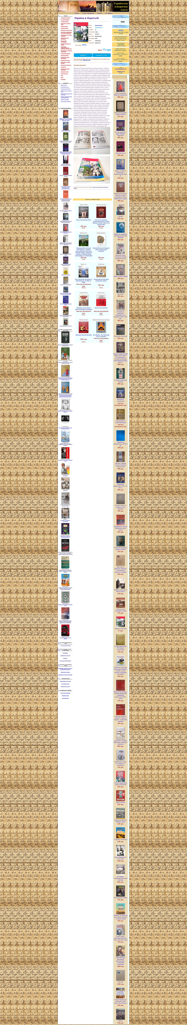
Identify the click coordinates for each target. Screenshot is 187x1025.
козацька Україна (64, 28)
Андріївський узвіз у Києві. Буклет (120, 590)
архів (62, 77)
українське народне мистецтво (65, 69)
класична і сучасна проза (66, 30)
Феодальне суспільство (120, 400)
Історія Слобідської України (120, 380)
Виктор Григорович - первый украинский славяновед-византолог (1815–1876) (120, 695)
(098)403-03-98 (86, 60)
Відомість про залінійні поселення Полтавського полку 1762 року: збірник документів (65, 378)
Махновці (120, 294)
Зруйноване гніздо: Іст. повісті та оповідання (121, 763)
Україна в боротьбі (120, 628)
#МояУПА (65, 490)
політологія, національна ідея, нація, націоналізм (66, 33)
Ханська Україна (65, 505)
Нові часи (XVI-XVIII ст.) (65, 88)
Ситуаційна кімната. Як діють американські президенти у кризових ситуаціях (66, 152)
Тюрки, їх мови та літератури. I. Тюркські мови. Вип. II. (120, 173)
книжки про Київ (64, 26)
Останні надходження (88, 13)
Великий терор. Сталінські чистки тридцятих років (120, 256)
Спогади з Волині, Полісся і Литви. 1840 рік (65, 411)
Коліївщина (65, 475)
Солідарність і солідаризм (65, 284)
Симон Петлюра (65, 698)
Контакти (101, 13)
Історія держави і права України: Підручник (66, 265)
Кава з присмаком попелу (83, 219)
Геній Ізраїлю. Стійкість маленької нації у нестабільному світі (65, 187)
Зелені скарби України (121, 276)
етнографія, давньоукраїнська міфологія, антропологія (66, 47)
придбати (83, 55)
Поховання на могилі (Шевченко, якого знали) (120, 528)
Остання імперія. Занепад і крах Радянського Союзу (65, 428)
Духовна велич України (65, 130)
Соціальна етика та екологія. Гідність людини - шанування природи (120, 718)
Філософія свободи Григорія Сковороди (66, 211)
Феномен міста (120, 153)
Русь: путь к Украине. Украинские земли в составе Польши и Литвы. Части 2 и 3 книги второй (101, 222)
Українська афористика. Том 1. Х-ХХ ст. (120, 485)
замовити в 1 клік (101, 55)
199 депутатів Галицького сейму (120, 610)
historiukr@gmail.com (120, 69)
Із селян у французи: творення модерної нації (66, 165)
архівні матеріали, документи (65, 39)
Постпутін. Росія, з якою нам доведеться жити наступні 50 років (65, 554)
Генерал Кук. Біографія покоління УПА (65, 461)
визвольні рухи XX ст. (65, 60)
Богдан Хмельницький (65, 693)
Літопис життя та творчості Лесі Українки (120, 507)
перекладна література (66, 65)
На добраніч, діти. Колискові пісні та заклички (101, 335)
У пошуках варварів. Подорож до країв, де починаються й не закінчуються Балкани (65, 588)
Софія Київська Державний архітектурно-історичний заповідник (120, 961)
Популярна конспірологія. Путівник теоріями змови (65, 345)
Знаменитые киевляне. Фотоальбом (65, 521)
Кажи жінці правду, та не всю (66, 325)
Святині (120, 216)
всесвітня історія (64, 71)
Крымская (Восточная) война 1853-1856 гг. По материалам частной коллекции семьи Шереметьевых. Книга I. (120, 358)
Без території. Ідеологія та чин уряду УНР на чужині (65, 294)
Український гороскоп (65, 274)
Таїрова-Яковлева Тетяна (65, 681)
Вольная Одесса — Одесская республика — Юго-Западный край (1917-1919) (66, 119)
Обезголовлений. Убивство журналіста (65, 232)
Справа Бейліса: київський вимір (120, 421)
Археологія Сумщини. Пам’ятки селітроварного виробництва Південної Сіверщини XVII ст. (65, 395)
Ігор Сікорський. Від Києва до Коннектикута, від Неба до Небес (83, 280)
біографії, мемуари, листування (65, 58)
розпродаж (63, 67)
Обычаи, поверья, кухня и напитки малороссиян (120, 464)
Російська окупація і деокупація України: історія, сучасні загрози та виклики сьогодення (120, 671)
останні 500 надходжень (66, 645)
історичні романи (64, 21)
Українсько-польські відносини (65, 674)
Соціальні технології (120, 839)
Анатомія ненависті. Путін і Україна (65, 638)
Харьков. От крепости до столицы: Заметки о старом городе (120, 917)
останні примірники (65, 19)
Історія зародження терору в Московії (121, 783)
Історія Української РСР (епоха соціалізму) (120, 647)
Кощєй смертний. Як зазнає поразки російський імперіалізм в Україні (65, 199)
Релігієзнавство (64, 73)
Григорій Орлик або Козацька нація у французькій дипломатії (101, 249)
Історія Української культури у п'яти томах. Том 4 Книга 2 (120, 1001)
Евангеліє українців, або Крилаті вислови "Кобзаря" (120, 235)
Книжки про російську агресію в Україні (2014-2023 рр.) (65, 669)
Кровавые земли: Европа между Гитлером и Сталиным (83, 308)
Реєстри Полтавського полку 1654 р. (66, 304)
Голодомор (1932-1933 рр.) (65, 660)
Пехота (120, 1021)
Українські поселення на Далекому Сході (65, 605)
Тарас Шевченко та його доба (121, 858)
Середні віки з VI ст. (65, 87)
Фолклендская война (120, 897)
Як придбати (109, 13)
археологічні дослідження (64, 41)
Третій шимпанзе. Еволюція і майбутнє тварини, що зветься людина (65, 571)
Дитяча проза (98, 25)
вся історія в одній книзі (66, 101)
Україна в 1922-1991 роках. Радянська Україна (66, 97)
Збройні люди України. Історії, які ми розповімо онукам (66, 142)
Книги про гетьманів (65, 672)
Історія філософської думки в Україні (120, 548)
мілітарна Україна (65, 55)
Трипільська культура (65, 655)
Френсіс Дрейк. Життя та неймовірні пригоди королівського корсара (65, 444)
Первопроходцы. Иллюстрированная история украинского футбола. (66, 221)
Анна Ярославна (65, 695)
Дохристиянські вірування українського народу (101, 279)
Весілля (120, 982)
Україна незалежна (65, 99)
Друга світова (120, 802)
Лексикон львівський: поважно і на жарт (66, 176)
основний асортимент (65, 17)
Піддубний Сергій (65, 683)
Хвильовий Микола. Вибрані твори (120, 820)
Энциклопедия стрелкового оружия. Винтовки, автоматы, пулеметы (120, 741)
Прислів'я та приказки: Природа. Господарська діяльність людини (120, 569)
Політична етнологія (120, 336)
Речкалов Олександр (65, 686)
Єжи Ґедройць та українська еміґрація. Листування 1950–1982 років (66, 243)
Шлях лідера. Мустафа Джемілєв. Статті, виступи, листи (120, 938)
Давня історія (64, 85)
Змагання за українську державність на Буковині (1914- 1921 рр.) (120, 315)
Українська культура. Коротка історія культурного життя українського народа (120, 196)
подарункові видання (65, 53)
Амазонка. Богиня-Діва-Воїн (84, 335)
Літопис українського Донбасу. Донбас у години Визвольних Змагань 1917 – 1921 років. (65, 621)
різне (62, 75)
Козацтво (65, 658)
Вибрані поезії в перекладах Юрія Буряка (66, 316)
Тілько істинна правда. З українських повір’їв (65, 537)
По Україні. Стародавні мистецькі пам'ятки (120, 878)
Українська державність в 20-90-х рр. (120, 443)
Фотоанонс (63, 79)
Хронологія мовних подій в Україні (65, 255)
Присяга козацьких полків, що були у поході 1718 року (65, 363)
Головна (77, 13)
